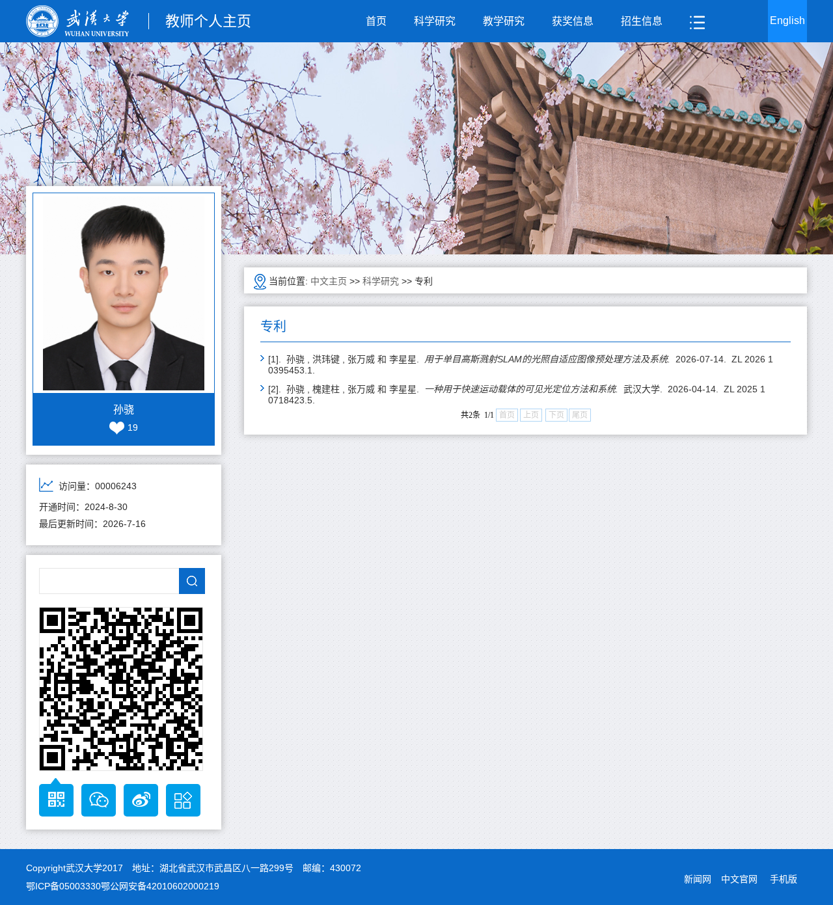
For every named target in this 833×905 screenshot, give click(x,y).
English (787, 20)
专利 (424, 281)
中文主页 (328, 281)
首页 (376, 21)
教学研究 (504, 21)
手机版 (783, 879)
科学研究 (435, 21)
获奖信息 (573, 21)
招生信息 (641, 21)
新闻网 (697, 879)
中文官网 (739, 879)
